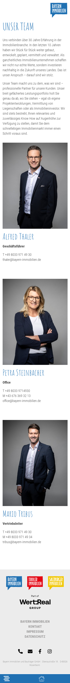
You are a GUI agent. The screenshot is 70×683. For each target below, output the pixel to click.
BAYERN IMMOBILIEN (35, 621)
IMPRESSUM (35, 631)
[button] (7, 678)
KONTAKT (35, 626)
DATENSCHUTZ (35, 636)
